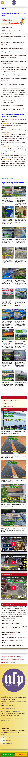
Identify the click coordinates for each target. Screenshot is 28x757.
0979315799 (12, 705)
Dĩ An (12, 718)
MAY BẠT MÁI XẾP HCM (18, 659)
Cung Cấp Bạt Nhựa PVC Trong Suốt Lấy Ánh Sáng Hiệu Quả (20, 241)
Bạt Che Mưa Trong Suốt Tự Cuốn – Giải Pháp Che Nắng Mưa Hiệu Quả (20, 282)
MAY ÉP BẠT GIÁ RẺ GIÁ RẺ (8, 656)
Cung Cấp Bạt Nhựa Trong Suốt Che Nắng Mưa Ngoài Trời (7, 282)
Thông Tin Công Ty (10, 178)
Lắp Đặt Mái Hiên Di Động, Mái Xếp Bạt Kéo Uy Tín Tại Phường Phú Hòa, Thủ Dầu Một (7, 222)
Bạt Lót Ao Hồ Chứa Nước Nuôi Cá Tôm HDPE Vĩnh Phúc (20, 384)
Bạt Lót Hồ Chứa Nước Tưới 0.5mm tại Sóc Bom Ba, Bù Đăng (7, 384)
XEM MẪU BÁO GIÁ (7, 754)
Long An (16, 718)
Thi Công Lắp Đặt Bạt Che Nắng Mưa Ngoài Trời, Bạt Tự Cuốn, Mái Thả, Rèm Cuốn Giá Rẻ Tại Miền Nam (7, 345)
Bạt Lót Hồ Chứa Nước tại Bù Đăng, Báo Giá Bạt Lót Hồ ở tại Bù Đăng (20, 303)
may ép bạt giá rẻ (10, 708)
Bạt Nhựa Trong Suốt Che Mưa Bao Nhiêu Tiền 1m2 (7, 261)
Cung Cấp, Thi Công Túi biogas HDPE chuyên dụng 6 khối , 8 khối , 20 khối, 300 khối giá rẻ (20, 344)
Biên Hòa (22, 718)
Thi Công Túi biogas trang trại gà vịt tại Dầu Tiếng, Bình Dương (7, 364)
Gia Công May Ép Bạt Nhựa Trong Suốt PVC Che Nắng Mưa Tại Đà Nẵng (7, 303)
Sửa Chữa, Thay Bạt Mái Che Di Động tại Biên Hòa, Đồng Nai (20, 220)
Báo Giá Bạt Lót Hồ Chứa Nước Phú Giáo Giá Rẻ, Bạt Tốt (7, 241)
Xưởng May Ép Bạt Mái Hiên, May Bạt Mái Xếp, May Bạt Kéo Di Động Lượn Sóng (20, 323)
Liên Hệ (13, 662)
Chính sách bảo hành (6, 743)
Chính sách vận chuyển (7, 735)
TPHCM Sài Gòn (5, 721)
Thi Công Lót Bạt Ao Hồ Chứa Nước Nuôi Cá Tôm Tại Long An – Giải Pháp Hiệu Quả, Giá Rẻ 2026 (20, 201)
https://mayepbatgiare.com (13, 711)
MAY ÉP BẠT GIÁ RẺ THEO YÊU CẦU (12, 401)
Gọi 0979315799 (21, 754)
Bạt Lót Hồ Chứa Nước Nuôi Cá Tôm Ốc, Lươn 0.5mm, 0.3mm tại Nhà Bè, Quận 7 (20, 365)
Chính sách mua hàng (6, 738)
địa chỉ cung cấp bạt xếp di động (14, 606)
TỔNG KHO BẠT (7, 403)
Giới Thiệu (19, 656)
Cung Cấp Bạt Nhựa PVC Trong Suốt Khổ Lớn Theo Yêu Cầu (20, 261)
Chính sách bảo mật (6, 740)
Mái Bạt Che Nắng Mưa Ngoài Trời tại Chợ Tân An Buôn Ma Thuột (7, 201)
